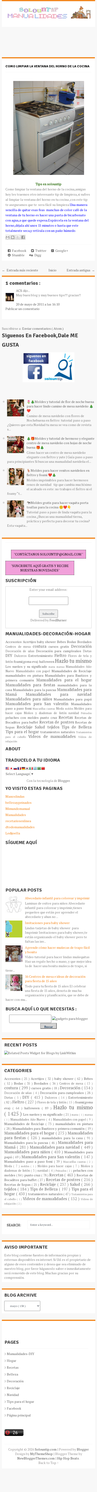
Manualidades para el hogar (63, 680)
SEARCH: (14, 1225)
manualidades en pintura (25, 675)
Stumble (17, 255)
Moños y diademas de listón (46, 713)
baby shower (47, 641)
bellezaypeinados (18, 802)
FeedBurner (58, 620)
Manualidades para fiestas (31, 685)
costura (40, 646)
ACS (19, 290)
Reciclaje (26, 727)
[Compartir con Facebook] (23, 237)
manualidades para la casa (63, 1138)
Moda (60, 709)
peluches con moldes (22, 717)
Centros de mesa (18, 647)
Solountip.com (46, 1449)
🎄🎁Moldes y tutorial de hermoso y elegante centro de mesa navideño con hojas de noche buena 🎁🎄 (60, 443)
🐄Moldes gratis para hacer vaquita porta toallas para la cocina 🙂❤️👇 (57, 504)
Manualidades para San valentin (38, 703)
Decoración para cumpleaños (59, 651)
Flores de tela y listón (52, 1102)
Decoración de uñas (20, 651)
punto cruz (49, 717)
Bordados (84, 641)
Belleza (12, 1374)
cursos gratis (59, 646)
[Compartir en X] (18, 237)
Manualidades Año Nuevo (28, 1120)
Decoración (81, 646)
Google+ (61, 250)
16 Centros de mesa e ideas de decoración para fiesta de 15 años (55, 978)
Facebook (18, 250)
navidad (75, 713)
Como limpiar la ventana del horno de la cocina (47, 66)
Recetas (67, 717)
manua (61, 666)
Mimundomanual (17, 808)
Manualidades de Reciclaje (72, 671)
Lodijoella (12, 833)
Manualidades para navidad (58, 694)
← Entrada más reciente (20, 270)
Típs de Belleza (76, 727)
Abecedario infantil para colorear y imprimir (57, 898)
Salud (41, 727)
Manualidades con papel (34, 671)
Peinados (86, 713)
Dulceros (21, 656)
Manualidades (15, 814)
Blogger (64, 780)
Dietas (87, 651)
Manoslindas (14, 796)
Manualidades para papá (73, 699)
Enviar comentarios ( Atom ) (43, 328)
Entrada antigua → (81, 270)
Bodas (72, 641)
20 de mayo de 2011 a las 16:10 (38, 304)
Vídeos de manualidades (53, 736)
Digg (37, 255)
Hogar (11, 1360)
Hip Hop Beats (68, 1458)
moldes (69, 708)
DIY (9, 655)
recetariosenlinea (18, 821)
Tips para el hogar (22, 731)
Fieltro (61, 655)
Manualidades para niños (29, 699)
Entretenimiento (41, 655)
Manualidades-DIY (20, 1353)
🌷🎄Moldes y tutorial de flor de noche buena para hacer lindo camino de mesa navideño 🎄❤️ (60, 406)
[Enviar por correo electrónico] (7, 237)
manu (52, 666)
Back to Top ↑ (48, 1462)
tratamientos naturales (58, 732)
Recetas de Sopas (18, 1184)
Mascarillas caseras (44, 708)
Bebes (62, 641)
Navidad (13, 1394)
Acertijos (30, 641)
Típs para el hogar (20, 1401)
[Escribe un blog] (12, 237)
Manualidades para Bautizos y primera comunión (48, 1128)
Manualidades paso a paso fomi (29, 1161)
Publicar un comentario (22, 308)
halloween (47, 661)
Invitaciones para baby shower (47, 923)
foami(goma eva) (26, 661)
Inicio (52, 270)
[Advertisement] (39, 44)
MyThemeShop (41, 1454)
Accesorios (14, 641)
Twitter (40, 250)
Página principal (19, 1415)
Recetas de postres (57, 722)
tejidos (54, 727)
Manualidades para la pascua (35, 690)
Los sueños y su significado (26, 666)
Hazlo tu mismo (73, 660)
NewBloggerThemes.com (36, 1458)
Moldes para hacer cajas (55, 1166)
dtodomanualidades (20, 827)
